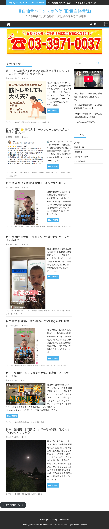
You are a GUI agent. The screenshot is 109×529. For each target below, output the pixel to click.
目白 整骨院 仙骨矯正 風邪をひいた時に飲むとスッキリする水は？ (39, 238)
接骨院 (24, 122)
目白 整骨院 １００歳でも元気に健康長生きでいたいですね (38, 374)
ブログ (10, 122)
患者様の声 (79, 147)
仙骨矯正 (41, 172)
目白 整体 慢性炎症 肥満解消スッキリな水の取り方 (36, 183)
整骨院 (34, 172)
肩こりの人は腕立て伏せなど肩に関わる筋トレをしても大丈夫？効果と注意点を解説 (38, 72)
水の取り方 (21, 226)
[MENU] (106, 24)
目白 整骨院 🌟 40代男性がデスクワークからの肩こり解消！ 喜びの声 (38, 131)
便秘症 (19, 365)
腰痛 (43, 226)
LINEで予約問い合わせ (13, 505)
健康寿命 (26, 422)
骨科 (42, 422)
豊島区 (29, 494)
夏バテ (56, 310)
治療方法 (78, 151)
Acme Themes (80, 524)
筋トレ (29, 122)
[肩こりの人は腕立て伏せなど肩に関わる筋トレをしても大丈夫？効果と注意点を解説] (26, 82)
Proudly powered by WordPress (37, 524)
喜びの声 (13, 176)
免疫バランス (22, 310)
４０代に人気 (22, 172)
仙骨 (63, 172)
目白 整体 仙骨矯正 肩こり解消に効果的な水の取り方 (37, 321)
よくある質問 (80, 161)
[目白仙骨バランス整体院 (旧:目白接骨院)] (8, 23)
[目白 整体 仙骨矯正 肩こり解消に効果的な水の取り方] (26, 330)
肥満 (65, 226)
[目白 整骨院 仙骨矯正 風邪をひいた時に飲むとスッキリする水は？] (26, 248)
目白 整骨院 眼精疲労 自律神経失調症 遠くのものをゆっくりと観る (38, 431)
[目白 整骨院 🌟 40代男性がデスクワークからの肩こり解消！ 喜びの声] (26, 141)
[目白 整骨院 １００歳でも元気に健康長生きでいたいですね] (26, 384)
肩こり (39, 122)
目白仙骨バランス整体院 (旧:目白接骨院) (56, 11)
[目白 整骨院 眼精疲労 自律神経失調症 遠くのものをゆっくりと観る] (26, 441)
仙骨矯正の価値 (81, 156)
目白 (18, 122)
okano (26, 78)
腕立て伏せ (47, 122)
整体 (34, 122)
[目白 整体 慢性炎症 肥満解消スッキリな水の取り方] (26, 192)
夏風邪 (62, 310)
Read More (53, 111)
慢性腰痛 (50, 226)
